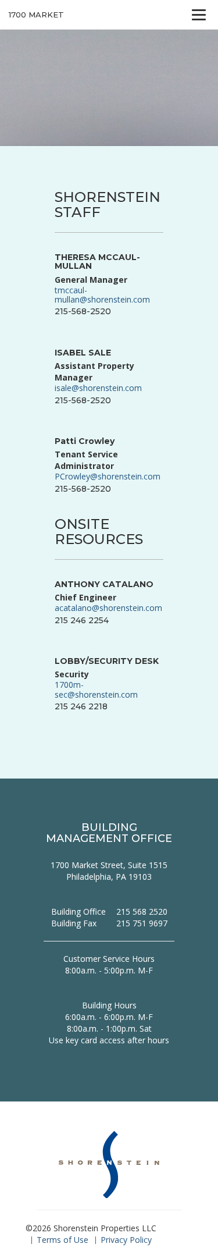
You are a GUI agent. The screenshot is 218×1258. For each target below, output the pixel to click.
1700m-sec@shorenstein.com (96, 689)
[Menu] (198, 14)
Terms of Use (62, 1239)
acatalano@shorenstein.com (108, 607)
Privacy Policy (126, 1239)
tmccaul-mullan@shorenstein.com (102, 295)
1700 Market (36, 14)
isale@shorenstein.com (98, 387)
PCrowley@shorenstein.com (107, 476)
